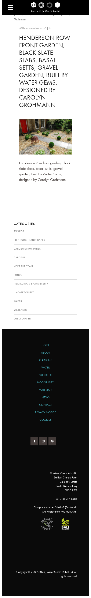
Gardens (19, 257)
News (45, 397)
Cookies (45, 420)
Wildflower (22, 319)
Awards (19, 231)
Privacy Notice (45, 412)
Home (45, 345)
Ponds (18, 275)
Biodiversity (45, 382)
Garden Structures (27, 249)
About (45, 352)
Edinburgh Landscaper (29, 240)
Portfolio (45, 375)
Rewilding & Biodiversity (31, 284)
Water (18, 301)
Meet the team (23, 266)
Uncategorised (24, 292)
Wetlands (21, 310)
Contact (45, 405)
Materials (45, 390)
